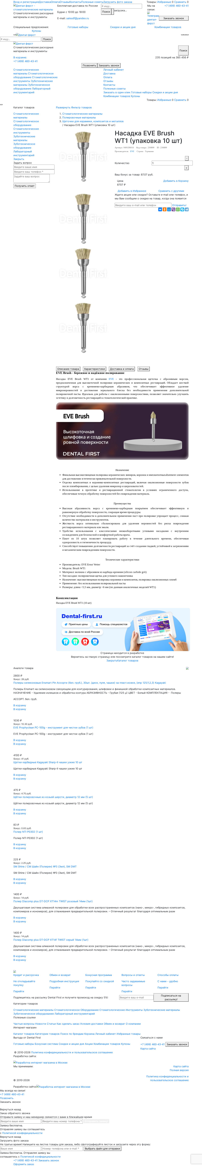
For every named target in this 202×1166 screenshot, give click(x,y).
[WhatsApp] (178, 209)
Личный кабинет (113, 69)
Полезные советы (92, 1)
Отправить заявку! (96, 1121)
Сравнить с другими (171, 190)
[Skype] (182, 209)
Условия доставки (91, 1023)
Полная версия (179, 1070)
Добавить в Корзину (176, 180)
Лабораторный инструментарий (23, 153)
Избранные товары (128, 1033)
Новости (40, 1023)
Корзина (89, 1033)
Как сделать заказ (68, 1023)
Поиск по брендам (71, 1033)
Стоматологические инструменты (26, 130)
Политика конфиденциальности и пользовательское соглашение (72, 1052)
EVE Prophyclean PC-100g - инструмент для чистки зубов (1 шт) (53, 727)
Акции (89, 1043)
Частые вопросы (23, 1023)
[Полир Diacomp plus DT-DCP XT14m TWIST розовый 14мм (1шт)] (101, 890)
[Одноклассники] (164, 209)
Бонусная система (46, 1043)
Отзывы (64, 1)
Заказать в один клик (116, 92)
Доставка (45, 1)
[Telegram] (187, 209)
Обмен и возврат (114, 1023)
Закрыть (18, 159)
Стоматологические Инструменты (121, 1009)
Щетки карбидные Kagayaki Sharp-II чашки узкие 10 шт (47, 762)
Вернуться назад (10, 1109)
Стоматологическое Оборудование (76, 1009)
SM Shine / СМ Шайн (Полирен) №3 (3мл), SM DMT (45, 866)
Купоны (36, 30)
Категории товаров (47, 1033)
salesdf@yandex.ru (77, 18)
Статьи (51, 1023)
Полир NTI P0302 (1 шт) (28, 831)
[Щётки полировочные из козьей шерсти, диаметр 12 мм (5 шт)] (101, 786)
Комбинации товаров (167, 27)
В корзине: (20, 57)
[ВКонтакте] (160, 209)
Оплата (55, 1)
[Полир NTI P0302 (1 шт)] (101, 821)
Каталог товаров (127, 660)
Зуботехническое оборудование (24, 145)
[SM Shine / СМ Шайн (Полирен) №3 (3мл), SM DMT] (101, 856)
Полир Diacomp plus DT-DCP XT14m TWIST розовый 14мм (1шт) (53, 901)
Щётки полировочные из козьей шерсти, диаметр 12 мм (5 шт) (53, 797)
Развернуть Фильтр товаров (74, 107)
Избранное (132, 190)
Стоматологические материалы (26, 115)
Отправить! (179, 205)
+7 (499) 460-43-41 (176, 5)
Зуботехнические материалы (24, 138)
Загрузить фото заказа (118, 1)
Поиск (106, 11)
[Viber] (173, 209)
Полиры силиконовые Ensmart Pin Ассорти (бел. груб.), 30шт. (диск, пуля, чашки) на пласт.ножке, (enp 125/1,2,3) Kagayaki (89, 682)
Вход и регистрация (26, 1)
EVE (132, 151)
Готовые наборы (78, 27)
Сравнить (180, 1)
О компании (133, 1023)
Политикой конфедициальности (22, 1133)
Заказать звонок (173, 18)
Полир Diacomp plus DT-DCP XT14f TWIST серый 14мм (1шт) (50, 939)
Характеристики (94, 368)
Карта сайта (148, 1048)
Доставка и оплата (122, 368)
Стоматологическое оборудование (26, 123)
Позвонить (89, 65)
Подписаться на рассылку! (171, 997)
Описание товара (68, 368)
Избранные (164, 1)
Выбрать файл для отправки (102, 1148)
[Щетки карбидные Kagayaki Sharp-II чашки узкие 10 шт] (101, 751)
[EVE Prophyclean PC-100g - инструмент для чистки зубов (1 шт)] (101, 717)
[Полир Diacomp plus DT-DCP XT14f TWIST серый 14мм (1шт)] (101, 929)
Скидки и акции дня (123, 27)
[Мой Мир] (169, 209)
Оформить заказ (23, 1164)
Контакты (75, 1)
